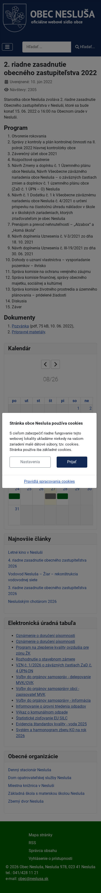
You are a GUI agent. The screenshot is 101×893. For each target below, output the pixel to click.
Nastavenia (30, 462)
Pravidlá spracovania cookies (49, 481)
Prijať (71, 462)
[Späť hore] (92, 884)
